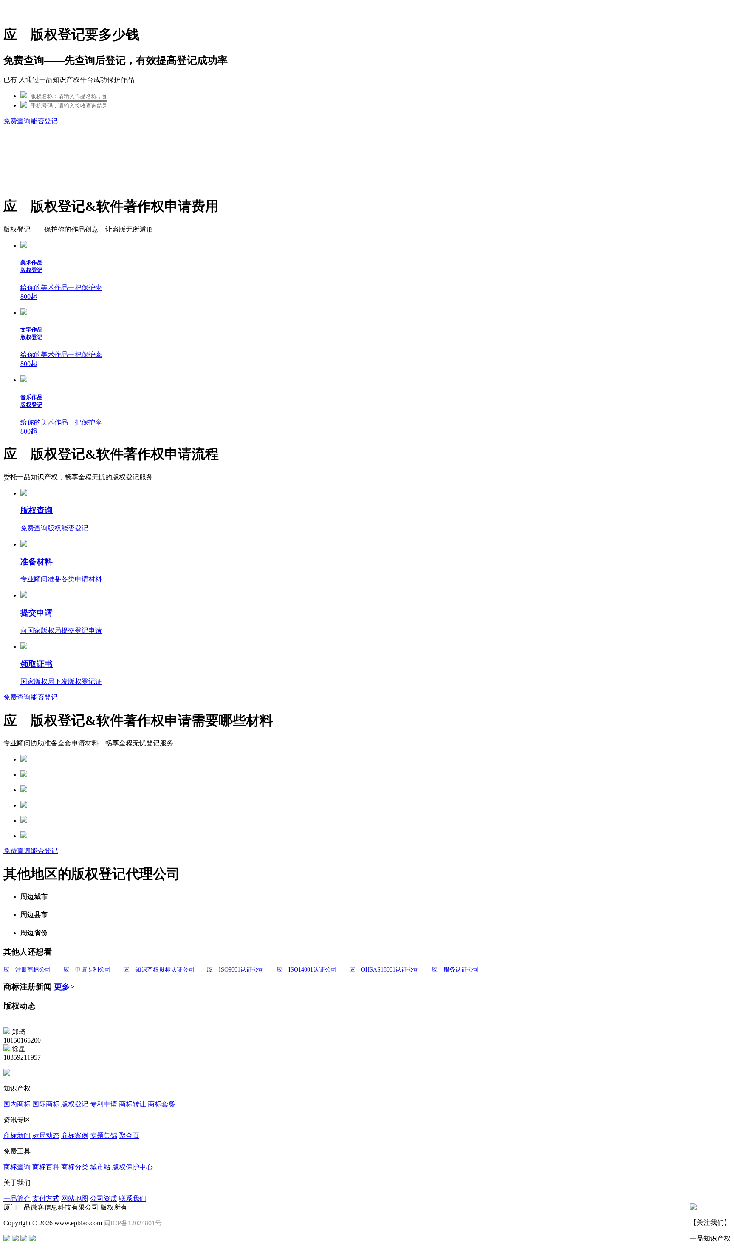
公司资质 (103, 1198)
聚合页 (129, 1135)
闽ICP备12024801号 (133, 1223)
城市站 (100, 1167)
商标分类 (74, 1167)
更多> (64, 986)
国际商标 (45, 1104)
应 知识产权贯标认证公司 (159, 970)
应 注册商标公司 (27, 970)
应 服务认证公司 (455, 970)
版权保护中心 (132, 1167)
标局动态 (45, 1135)
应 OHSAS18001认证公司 (384, 970)
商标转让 (132, 1104)
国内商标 (17, 1104)
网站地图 (74, 1198)
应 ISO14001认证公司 (307, 970)
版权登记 (74, 1104)
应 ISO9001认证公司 (235, 970)
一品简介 (17, 1198)
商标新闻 (17, 1135)
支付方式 (45, 1198)
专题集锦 (103, 1135)
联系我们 (132, 1198)
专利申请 (103, 1104)
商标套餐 (161, 1104)
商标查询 (17, 1167)
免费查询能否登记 (30, 121)
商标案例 (74, 1135)
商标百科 (45, 1167)
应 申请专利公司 (87, 970)
